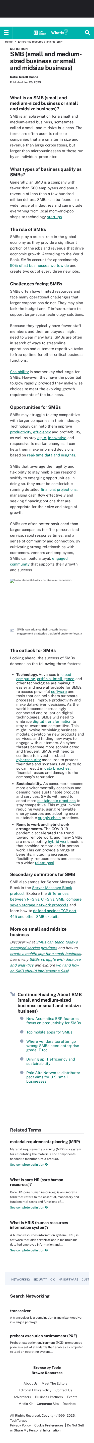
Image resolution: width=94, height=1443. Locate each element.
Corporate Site (48, 1404)
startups (54, 217)
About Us (31, 1383)
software (59, 691)
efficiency (42, 432)
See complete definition (27, 1164)
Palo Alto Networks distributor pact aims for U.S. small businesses (53, 1077)
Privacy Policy (20, 1425)
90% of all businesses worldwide (39, 265)
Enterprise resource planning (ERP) (40, 41)
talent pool (44, 863)
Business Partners (49, 1397)
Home (9, 41)
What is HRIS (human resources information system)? (39, 1225)
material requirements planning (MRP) (45, 1141)
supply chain (49, 818)
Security (40, 1279)
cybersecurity (28, 760)
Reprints (69, 1404)
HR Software (68, 1279)
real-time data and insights (51, 455)
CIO (52, 1279)
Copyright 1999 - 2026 (58, 1415)
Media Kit (26, 1404)
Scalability (19, 372)
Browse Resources (47, 1373)
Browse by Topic (47, 1368)
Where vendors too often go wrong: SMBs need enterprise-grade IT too (53, 1045)
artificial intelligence (55, 679)
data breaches (57, 768)
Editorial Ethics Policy (35, 1390)
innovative (57, 438)
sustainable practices (56, 800)
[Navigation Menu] (6, 33)
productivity (20, 432)
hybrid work (58, 841)
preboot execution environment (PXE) (43, 1336)
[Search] (87, 33)
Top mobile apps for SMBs (49, 1032)
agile (41, 438)
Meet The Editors (54, 1383)
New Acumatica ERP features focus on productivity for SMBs (53, 1020)
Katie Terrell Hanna (24, 77)
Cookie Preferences (49, 1425)
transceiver (20, 1311)
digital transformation (52, 721)
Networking (20, 1279)
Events (72, 1397)
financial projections (59, 489)
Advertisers (22, 1397)
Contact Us (63, 1390)
